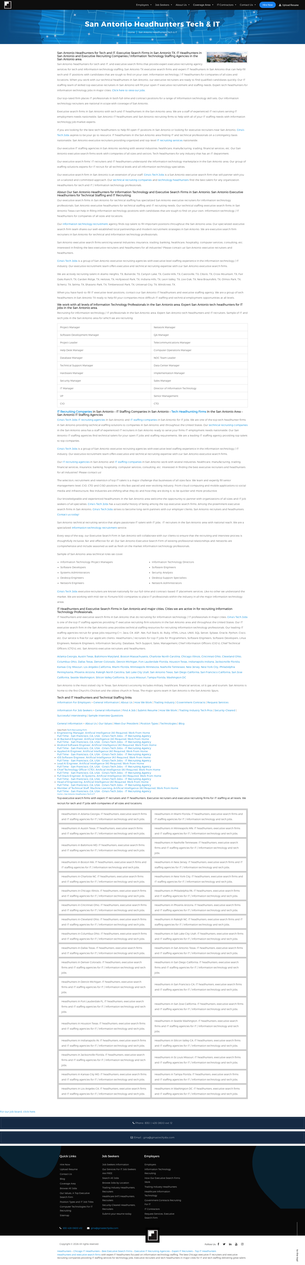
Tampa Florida (156, 677)
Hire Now (268, 4)
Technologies (168, 723)
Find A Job (129, 710)
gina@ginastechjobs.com (158, 1137)
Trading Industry (164, 702)
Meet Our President (126, 723)
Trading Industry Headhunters (161, 1186)
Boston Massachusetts (134, 656)
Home (131, 32)
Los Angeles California (97, 666)
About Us (181, 4)
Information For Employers (74, 702)
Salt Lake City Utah (137, 672)
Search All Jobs (110, 1178)
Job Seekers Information (115, 1164)
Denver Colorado (104, 661)
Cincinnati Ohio (211, 656)
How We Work (143, 702)
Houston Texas (178, 661)
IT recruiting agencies (91, 419)
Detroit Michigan (126, 661)
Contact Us (246, 4)
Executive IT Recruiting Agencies (152, 1251)
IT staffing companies (143, 419)
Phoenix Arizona (85, 672)
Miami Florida (120, 666)
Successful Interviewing (71, 715)
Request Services (217, 702)
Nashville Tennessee (172, 666)
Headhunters (64, 1251)
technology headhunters (173, 179)
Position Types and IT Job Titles (76, 1201)
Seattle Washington (82, 677)
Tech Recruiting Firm (77, 730)
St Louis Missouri (136, 677)
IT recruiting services (170, 140)
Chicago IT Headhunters (86, 1251)
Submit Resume (148, 710)
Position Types (149, 723)
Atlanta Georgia (67, 656)
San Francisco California (215, 672)
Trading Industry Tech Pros (196, 710)
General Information (106, 702)
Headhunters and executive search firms (79, 1254)
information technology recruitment (85, 223)
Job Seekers (162, 4)
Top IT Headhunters (205, 1251)
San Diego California (186, 672)
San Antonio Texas (161, 672)
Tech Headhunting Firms (188, 411)
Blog (181, 723)
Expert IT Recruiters (182, 1251)
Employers (142, 4)
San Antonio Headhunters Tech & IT (79, 794)
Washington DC (176, 677)
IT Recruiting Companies (74, 411)
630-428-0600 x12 (72, 1228)
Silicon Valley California (110, 677)
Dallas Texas (85, 661)
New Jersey (193, 666)
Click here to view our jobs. (128, 90)
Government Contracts (191, 702)
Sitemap (64, 1215)
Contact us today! (68, 514)
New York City (209, 666)
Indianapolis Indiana (201, 661)
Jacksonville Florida (227, 661)
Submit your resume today (116, 1213)
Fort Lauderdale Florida (153, 661)
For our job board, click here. (18, 1111)
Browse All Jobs (68, 1188)
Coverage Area (201, 4)
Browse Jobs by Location (115, 1182)
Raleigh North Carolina (110, 672)
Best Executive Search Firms (117, 1251)
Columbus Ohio (67, 661)
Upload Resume (290, 4)
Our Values (105, 723)
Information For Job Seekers (74, 710)
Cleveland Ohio (231, 656)
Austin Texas (85, 656)
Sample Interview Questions (105, 715)
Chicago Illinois (190, 656)
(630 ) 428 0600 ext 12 (159, 1122)
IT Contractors (225, 4)
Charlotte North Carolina (164, 656)
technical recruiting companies (132, 179)
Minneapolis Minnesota (144, 666)
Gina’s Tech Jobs (154, 174)
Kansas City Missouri (69, 666)
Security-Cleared (224, 710)
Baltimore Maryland (107, 656)
